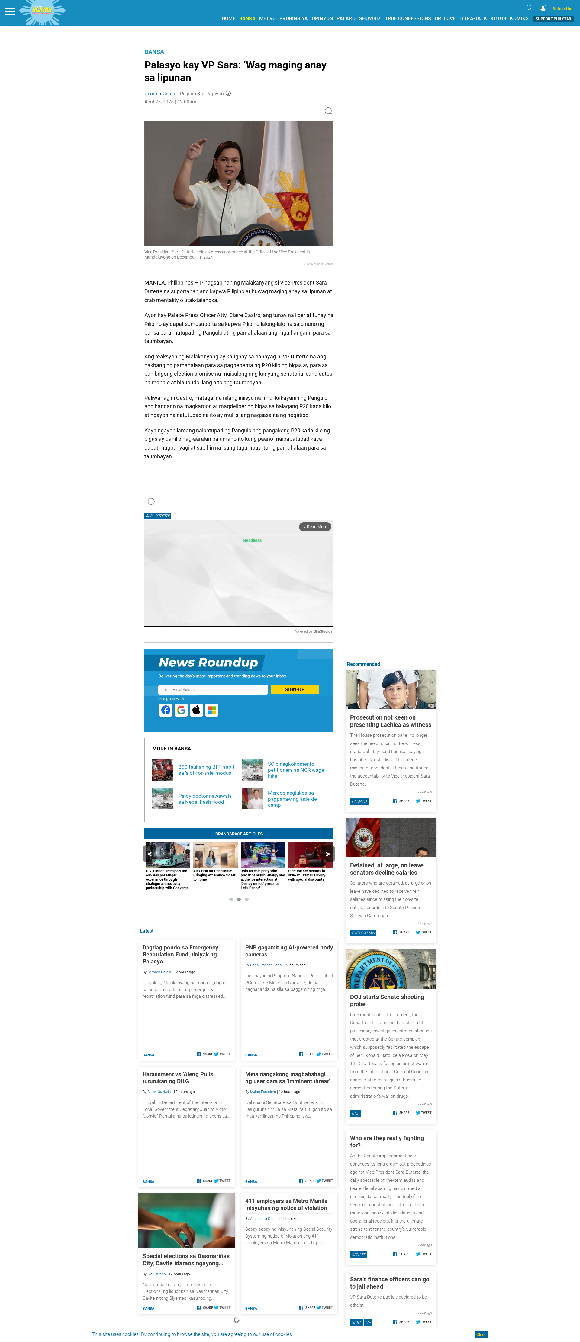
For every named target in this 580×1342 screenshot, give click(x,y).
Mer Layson (156, 1274)
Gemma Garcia (160, 94)
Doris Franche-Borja (266, 965)
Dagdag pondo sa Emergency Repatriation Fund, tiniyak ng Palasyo (180, 954)
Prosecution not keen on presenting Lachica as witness (390, 721)
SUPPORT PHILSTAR (553, 19)
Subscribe (562, 8)
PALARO (346, 18)
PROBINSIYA (293, 18)
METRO (267, 18)
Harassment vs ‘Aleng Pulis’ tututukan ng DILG (178, 1078)
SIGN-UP (294, 689)
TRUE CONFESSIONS (408, 18)
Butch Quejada (159, 1092)
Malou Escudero (263, 1092)
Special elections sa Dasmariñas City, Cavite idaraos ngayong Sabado (186, 1259)
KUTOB (498, 18)
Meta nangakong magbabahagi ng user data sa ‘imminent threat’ (287, 1078)
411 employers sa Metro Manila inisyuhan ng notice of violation (286, 1204)
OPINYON (322, 18)
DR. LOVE (445, 18)
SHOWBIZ (370, 18)
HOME (229, 18)
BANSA (247, 18)
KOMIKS (519, 18)
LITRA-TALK (473, 18)
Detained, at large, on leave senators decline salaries (387, 869)
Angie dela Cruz (263, 1218)
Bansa (154, 52)
